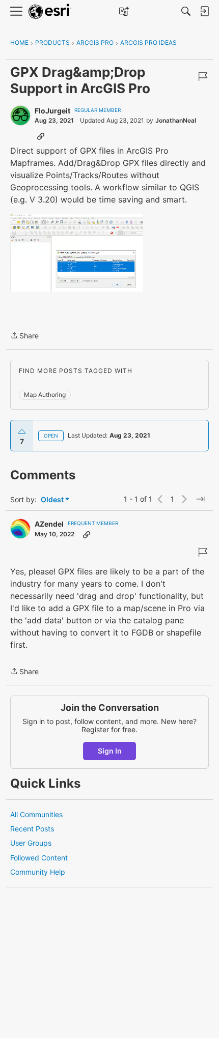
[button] (76, 253)
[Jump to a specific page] (201, 499)
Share (24, 336)
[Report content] (203, 76)
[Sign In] (204, 11)
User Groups (30, 843)
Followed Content (39, 857)
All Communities (36, 814)
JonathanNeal (175, 120)
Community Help (37, 872)
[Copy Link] (41, 135)
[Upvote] (22, 431)
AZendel (49, 524)
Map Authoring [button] (45, 394)
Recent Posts (32, 828)
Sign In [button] (110, 750)
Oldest (53, 500)
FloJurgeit (52, 110)
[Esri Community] (50, 11)
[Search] (186, 11)
